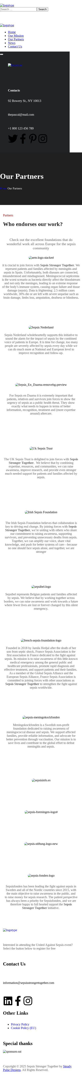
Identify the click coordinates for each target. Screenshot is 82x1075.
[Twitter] (13, 139)
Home (3, 188)
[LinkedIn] (8, 1001)
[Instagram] (43, 139)
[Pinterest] (33, 139)
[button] (41, 307)
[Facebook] (23, 139)
